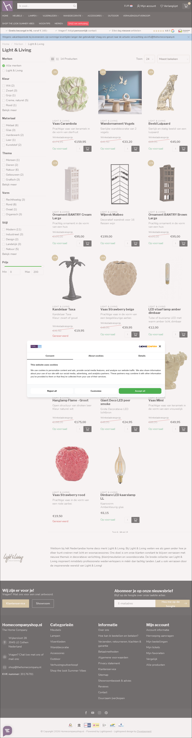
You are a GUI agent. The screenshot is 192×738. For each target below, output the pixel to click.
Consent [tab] (50, 356)
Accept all (140, 391)
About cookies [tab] (96, 356)
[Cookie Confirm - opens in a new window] (148, 346)
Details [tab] (142, 356)
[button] (159, 346)
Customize (96, 391)
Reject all (52, 391)
